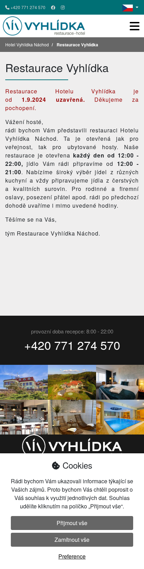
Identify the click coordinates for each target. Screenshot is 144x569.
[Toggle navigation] (134, 26)
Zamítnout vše (72, 540)
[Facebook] (53, 7)
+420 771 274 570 (27, 7)
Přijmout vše (72, 523)
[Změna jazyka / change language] (130, 7)
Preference (72, 556)
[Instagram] (63, 7)
